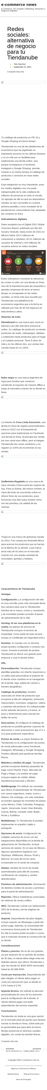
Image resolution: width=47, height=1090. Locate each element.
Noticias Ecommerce (31, 1074)
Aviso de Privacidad (23, 1079)
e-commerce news (19, 4)
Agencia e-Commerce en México (23, 1068)
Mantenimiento (13, 1074)
